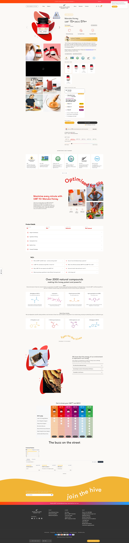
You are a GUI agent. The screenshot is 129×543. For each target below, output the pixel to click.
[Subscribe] (52, 495)
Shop (44, 6)
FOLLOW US (33, 516)
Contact (86, 6)
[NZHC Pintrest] (41, 518)
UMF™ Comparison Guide (70, 518)
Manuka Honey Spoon (53, 515)
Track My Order (85, 520)
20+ (78, 139)
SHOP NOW (54, 436)
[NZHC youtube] (32, 518)
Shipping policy (65, 532)
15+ (72, 139)
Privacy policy (52, 532)
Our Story (67, 512)
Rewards (80, 6)
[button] (43, 6)
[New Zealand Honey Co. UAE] (36, 511)
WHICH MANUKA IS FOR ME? (32, 6)
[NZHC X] (37, 518)
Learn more (115, 6)
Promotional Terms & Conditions (89, 518)
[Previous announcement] (50, 2)
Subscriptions (85, 521)
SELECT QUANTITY (68, 120)
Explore (48, 6)
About (75, 6)
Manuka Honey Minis (53, 513)
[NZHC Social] (39, 518)
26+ (89, 139)
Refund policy (46, 532)
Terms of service (59, 532)
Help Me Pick (94, 25)
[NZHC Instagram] (34, 518)
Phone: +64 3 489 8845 (87, 512)
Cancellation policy (81, 532)
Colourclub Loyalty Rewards (88, 525)
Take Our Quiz (68, 517)
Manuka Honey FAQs (86, 517)
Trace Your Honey (68, 515)
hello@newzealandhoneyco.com (89, 513)
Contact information (73, 532)
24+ (83, 139)
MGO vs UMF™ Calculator (70, 513)
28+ (94, 139)
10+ (67, 139)
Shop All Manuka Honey (53, 512)
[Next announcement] (79, 2)
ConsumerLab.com (89, 49)
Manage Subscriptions (87, 523)
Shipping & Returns (86, 515)
